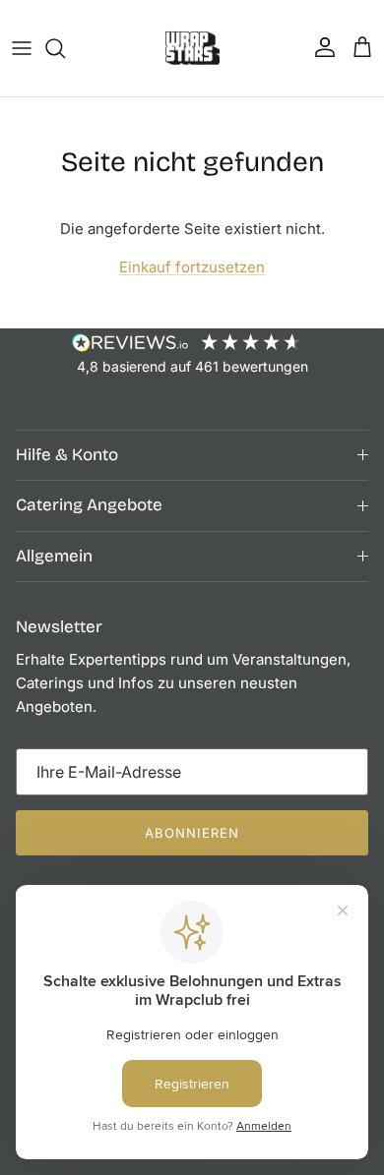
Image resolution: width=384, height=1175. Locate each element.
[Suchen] (65, 48)
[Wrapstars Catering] (192, 48)
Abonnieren (191, 833)
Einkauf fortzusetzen (192, 267)
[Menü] (21, 48)
